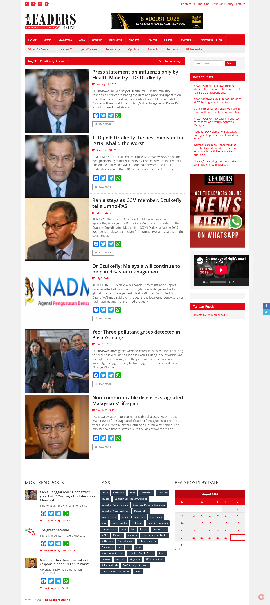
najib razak (107, 541)
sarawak (106, 559)
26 (201, 537)
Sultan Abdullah (110, 565)
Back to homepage (170, 61)
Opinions (134, 49)
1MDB (105, 492)
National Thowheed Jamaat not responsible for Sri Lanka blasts (65, 562)
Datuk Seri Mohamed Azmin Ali (149, 504)
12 (201, 523)
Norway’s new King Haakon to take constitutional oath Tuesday (215, 163)
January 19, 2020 (106, 84)
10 (182, 523)
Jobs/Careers (89, 49)
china (132, 492)
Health (151, 40)
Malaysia (65, 40)
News (47, 40)
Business (115, 40)
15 (225, 523)
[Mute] (238, 282)
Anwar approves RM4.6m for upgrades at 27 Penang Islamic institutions (217, 100)
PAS (120, 547)
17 (182, 530)
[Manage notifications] (261, 597)
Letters (240, 4)
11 (193, 523)
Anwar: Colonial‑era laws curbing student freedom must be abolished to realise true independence (217, 89)
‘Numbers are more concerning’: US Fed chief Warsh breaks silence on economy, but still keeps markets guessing (215, 150)
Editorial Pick (211, 40)
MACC (105, 535)
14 (217, 523)
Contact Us (188, 4)
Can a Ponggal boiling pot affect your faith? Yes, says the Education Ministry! (67, 496)
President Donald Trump (140, 553)
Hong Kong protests (157, 522)
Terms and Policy (222, 4)
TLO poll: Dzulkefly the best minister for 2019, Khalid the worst (138, 140)
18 (193, 530)
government (156, 516)
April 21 (66, 588)
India (123, 529)
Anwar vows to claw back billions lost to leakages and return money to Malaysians (216, 122)
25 (193, 537)
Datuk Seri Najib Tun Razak (115, 510)
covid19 (105, 498)
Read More (104, 124)
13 (209, 523)
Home (32, 40)
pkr (128, 547)
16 (237, 523)
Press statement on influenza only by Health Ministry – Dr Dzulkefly (135, 74)
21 (217, 530)
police (139, 547)
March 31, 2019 (105, 410)
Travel (169, 40)
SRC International (154, 559)
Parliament (107, 547)
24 (182, 537)
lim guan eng (159, 529)
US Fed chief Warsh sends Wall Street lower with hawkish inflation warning (217, 110)
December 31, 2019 (107, 150)
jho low (143, 529)
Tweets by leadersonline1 (209, 315)
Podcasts (172, 49)
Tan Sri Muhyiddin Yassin (135, 565)
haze (104, 522)
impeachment (109, 529)
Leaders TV (66, 49)
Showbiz (153, 49)
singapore (135, 559)
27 (209, 537)
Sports (134, 40)
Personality (113, 49)
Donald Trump (109, 516)
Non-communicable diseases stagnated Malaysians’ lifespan (137, 400)
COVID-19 (163, 492)
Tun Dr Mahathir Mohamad (115, 571)
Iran (133, 529)
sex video (120, 559)
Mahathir (118, 535)
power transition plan (112, 553)
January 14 (67, 520)
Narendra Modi (126, 541)
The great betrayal (54, 530)
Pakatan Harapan (147, 541)
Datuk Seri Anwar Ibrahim (115, 504)
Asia (82, 40)
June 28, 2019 (104, 344)
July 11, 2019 (103, 212)
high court (137, 522)
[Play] (198, 282)
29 (225, 537)
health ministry (119, 522)
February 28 (68, 550)
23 (237, 530)
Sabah (162, 553)
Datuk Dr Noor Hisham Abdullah (131, 498)
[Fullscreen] (244, 282)
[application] (221, 270)
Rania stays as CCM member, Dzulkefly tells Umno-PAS (136, 203)
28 (217, 537)
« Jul (177, 549)
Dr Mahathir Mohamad (133, 516)
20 (209, 530)
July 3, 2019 (103, 278)
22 (225, 530)
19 (201, 530)
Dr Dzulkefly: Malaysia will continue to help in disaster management (136, 269)
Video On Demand (39, 49)
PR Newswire (194, 49)
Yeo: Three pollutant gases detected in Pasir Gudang (136, 334)
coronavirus (146, 492)
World (97, 40)
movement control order (154, 535)
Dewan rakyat (141, 510)
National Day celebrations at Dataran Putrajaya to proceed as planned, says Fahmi (217, 135)
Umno (138, 571)
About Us (203, 4)
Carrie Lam (119, 492)
